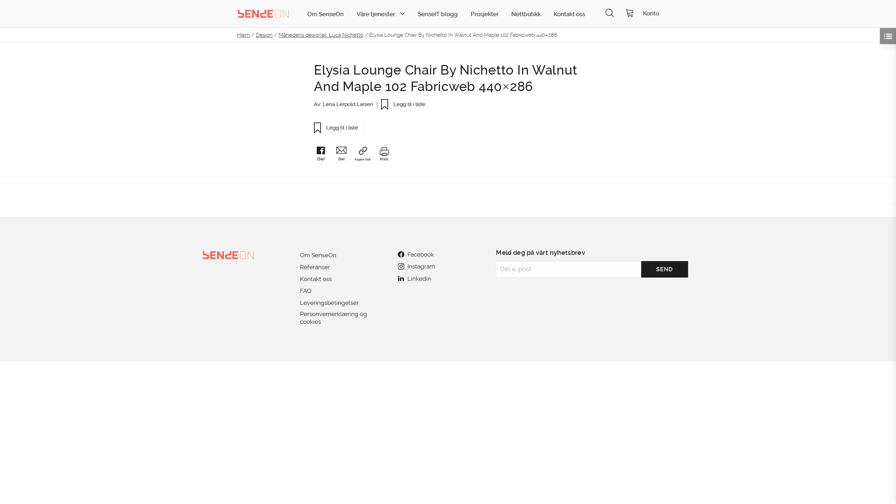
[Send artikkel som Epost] (345, 155)
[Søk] (609, 14)
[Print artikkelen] (384, 155)
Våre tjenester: (376, 14)
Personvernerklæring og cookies (333, 317)
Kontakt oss (569, 14)
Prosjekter (485, 14)
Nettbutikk (526, 14)
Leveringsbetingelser (329, 302)
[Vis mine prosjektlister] (888, 36)
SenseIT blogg (438, 14)
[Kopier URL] (366, 155)
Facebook (420, 254)
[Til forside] (263, 13)
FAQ (306, 290)
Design (264, 35)
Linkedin (419, 278)
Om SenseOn (325, 14)
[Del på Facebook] (324, 155)
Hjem (243, 35)
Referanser (315, 267)
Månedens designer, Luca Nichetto (321, 35)
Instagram (421, 266)
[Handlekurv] (629, 14)
